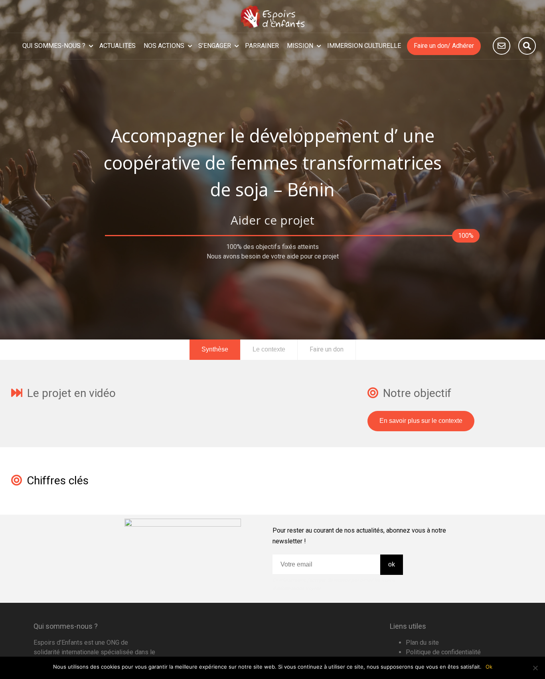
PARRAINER (262, 45)
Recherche (527, 46)
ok (391, 564)
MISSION (300, 45)
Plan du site (422, 642)
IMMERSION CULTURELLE (364, 45)
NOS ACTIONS (164, 45)
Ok (489, 666)
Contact (501, 46)
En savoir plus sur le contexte (420, 420)
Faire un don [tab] (327, 349)
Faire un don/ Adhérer (444, 45)
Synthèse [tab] (214, 349)
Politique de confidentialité (443, 652)
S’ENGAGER (214, 45)
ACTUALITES (117, 45)
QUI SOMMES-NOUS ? (53, 45)
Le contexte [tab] (269, 349)
